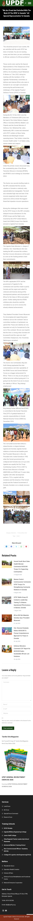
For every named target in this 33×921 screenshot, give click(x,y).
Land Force (7, 806)
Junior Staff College (10, 835)
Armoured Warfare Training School (14, 845)
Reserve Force (8, 817)
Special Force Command (11, 813)
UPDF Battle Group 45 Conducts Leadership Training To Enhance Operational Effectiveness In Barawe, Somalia (22, 602)
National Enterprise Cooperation (13, 882)
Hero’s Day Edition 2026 (8, 743)
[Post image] (7, 564)
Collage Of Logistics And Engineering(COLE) (17, 854)
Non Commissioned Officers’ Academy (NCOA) (16, 850)
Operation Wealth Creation (11, 869)
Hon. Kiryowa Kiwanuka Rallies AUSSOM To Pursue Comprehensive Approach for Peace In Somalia (21, 633)
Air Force (6, 810)
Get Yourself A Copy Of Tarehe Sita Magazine (15, 741)
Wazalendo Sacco (9, 866)
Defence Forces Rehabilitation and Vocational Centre (17, 878)
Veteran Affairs (8, 873)
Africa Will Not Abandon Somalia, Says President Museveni (21, 617)
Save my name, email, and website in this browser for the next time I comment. (16, 721)
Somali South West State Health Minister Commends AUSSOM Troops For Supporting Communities (22, 567)
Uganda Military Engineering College (15, 832)
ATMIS (18, 536)
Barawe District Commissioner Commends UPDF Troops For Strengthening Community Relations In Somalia (22, 584)
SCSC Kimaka (8, 828)
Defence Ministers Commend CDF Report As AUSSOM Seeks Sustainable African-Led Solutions (22, 651)
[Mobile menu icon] (29, 3)
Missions (13, 533)
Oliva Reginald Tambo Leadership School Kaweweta (16, 840)
